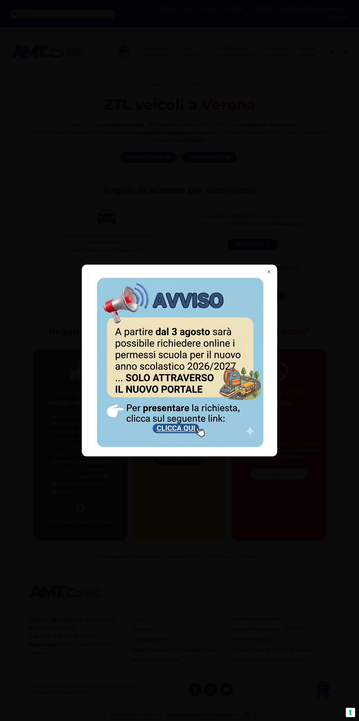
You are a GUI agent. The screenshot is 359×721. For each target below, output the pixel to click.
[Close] (268, 272)
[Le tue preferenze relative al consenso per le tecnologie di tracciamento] (350, 712)
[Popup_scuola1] (179, 271)
